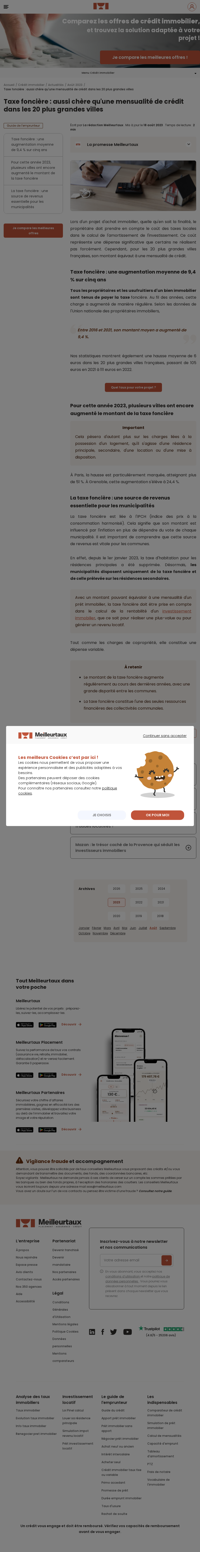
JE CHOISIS (101, 815)
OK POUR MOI (157, 815)
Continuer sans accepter (162, 740)
